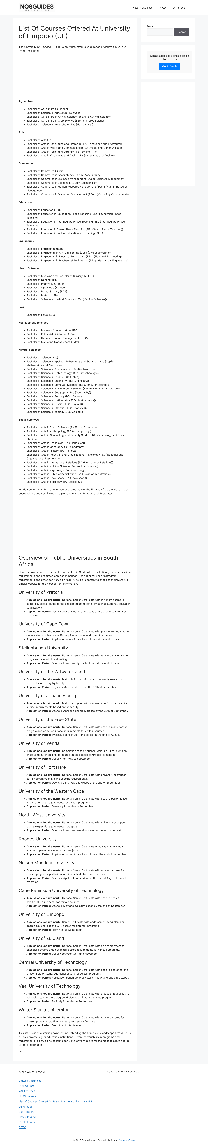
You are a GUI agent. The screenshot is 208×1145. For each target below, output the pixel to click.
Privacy (162, 7)
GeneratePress (127, 1140)
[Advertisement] (75, 78)
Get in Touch (179, 7)
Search (151, 26)
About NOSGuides (142, 7)
